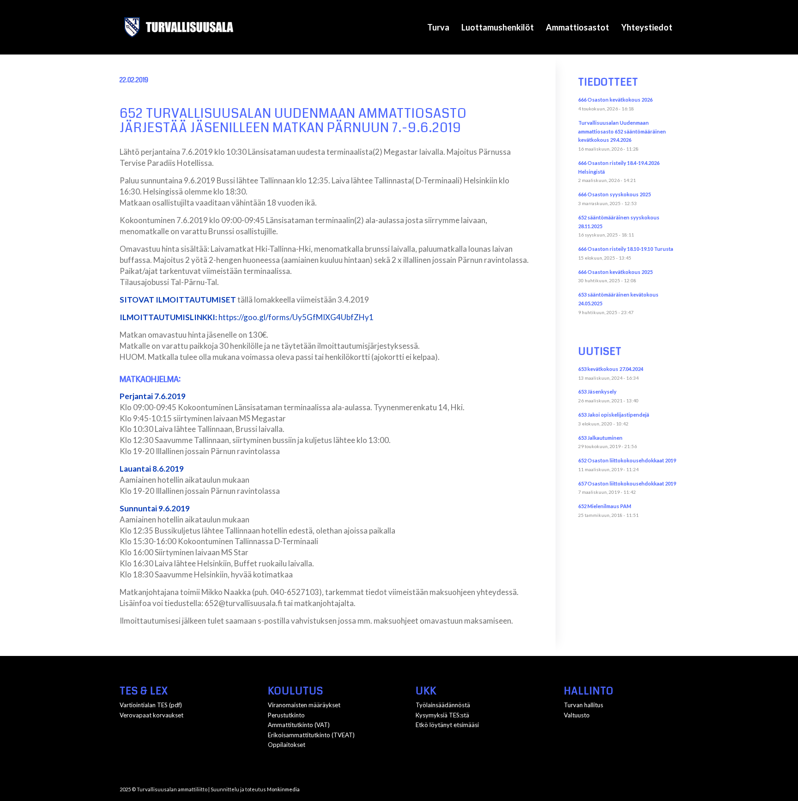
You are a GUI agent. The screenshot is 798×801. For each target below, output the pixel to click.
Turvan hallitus (583, 705)
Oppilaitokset (286, 744)
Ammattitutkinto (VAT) (299, 724)
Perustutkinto (286, 715)
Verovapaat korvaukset (151, 715)
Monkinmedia (283, 789)
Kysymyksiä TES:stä (442, 715)
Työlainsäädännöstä (443, 705)
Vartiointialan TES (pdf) (151, 705)
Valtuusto (577, 715)
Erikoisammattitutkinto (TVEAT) (311, 735)
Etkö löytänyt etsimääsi (447, 724)
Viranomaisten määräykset (304, 705)
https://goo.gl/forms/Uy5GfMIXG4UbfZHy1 (296, 317)
